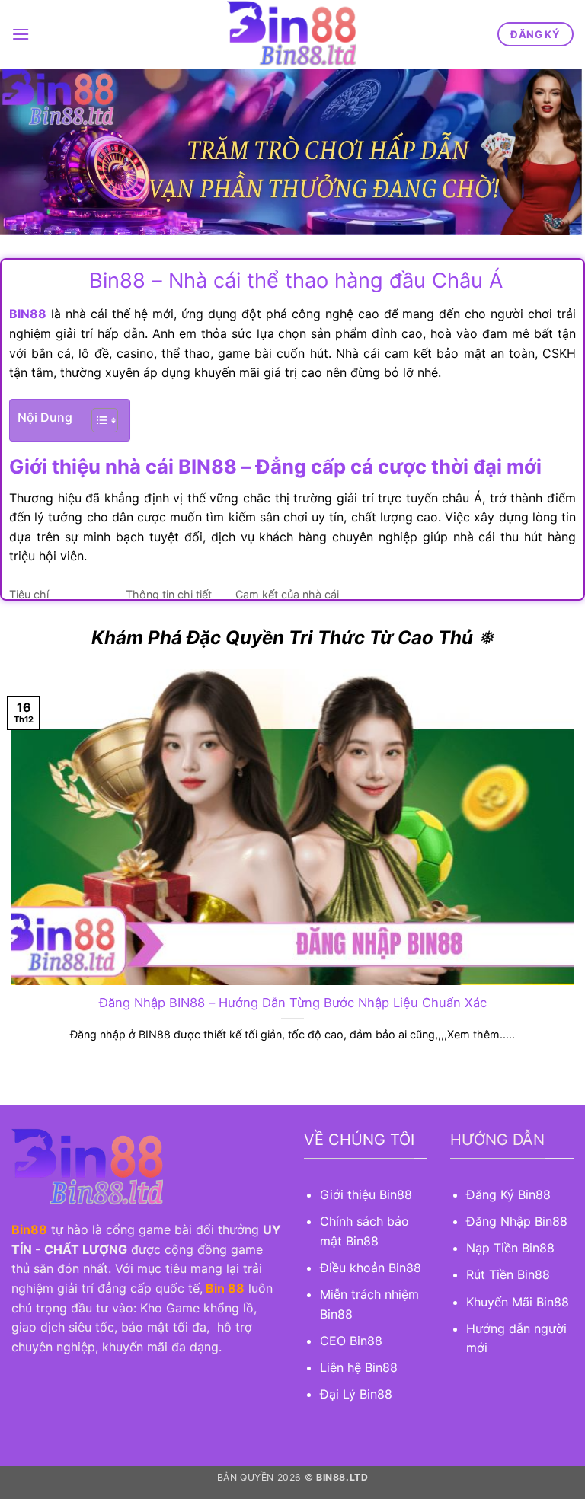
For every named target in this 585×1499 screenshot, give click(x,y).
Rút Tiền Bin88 (508, 1274)
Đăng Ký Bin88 (508, 1194)
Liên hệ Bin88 (359, 1367)
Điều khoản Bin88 (370, 1267)
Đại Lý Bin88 (356, 1394)
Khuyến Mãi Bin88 (517, 1301)
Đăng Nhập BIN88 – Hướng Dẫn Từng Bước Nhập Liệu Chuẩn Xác (293, 1002)
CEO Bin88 (351, 1340)
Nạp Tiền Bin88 (510, 1247)
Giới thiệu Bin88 (368, 1194)
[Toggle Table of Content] (97, 420)
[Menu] (20, 34)
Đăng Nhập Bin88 (516, 1221)
